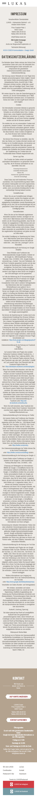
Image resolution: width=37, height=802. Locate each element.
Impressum (22, 774)
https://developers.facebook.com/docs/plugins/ (19, 366)
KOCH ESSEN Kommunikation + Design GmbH (18, 50)
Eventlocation (7, 770)
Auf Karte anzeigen (19, 696)
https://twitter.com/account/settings (18, 452)
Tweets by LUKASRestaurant (18, 779)
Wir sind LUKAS (8, 767)
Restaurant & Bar (8, 774)
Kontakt (21, 770)
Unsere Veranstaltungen (31, 3)
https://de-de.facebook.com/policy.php (18, 402)
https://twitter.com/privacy (20, 445)
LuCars (21, 767)
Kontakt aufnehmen (18, 720)
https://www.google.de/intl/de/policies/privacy (20, 582)
